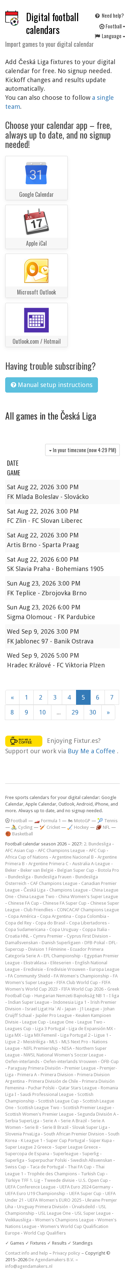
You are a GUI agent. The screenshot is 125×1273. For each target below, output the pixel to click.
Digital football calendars (52, 23)
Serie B (32, 1127)
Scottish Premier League (87, 1107)
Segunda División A (96, 1114)
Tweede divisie (59, 1180)
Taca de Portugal (47, 1166)
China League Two (36, 896)
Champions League (68, 890)
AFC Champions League (61, 850)
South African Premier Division (74, 1133)
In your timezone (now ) (84, 450)
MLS (53, 1041)
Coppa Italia (94, 929)
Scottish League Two (38, 1107)
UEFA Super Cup (85, 1193)
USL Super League (93, 1213)
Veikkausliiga (18, 1219)
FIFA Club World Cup (77, 982)
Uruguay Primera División (42, 1206)
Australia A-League (91, 863)
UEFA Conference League (30, 1186)
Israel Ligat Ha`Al (43, 1008)
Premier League (80, 1068)
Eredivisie (33, 969)
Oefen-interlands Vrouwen (70, 1061)
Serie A (50, 1120)
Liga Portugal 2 (75, 1035)
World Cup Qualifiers (45, 1233)
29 (75, 712)
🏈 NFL (103, 827)
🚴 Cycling (22, 827)
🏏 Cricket (50, 827)
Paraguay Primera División (34, 1068)
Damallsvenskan (21, 942)
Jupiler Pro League (53, 1015)
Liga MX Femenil (41, 1035)
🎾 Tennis (107, 820)
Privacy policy (66, 1253)
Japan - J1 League (82, 1008)
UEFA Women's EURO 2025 (54, 1200)
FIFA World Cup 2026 (82, 989)
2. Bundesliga (97, 843)
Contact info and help (26, 1253)
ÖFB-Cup (110, 1061)
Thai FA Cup (80, 1166)
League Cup (34, 1022)
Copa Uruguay (63, 929)
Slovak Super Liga (89, 1127)
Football (18, 820)
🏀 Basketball (19, 833)
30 (92, 712)
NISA (67, 1048)
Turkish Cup (93, 1173)
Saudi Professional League (47, 1094)
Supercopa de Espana (27, 1153)
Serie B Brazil (55, 1127)
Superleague (65, 1153)
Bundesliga (19, 876)
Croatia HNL (17, 936)
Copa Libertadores (88, 922)
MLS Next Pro (74, 1041)
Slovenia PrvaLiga (22, 1133)
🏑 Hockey (78, 827)
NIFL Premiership (41, 1048)
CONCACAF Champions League (88, 909)
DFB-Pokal (94, 942)
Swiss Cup (15, 1166)
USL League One (54, 1213)
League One (62, 1022)
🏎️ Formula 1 (47, 820)
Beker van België (36, 870)
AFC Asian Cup (19, 850)
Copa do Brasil (50, 922)
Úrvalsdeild (83, 1206)
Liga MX (13, 1035)
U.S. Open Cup (93, 1180)
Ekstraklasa (35, 962)
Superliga (14, 1160)
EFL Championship (62, 955)
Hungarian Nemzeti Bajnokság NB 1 (69, 995)
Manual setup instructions (54, 384)
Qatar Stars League (77, 1087)
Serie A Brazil (74, 1120)
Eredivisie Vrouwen (66, 969)
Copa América (22, 916)
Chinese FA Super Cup (64, 903)
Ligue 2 (12, 1041)
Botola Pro (108, 870)
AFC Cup (97, 850)
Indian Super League (28, 1002)
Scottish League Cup (58, 1101)
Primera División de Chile (53, 1081)
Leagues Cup (18, 1028)
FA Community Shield (29, 975)
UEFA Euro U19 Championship (35, 1193)
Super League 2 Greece (28, 1147)
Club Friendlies (38, 909)
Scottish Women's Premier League (39, 1114)
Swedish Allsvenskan (91, 1160)
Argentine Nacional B (73, 857)
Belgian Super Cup (75, 870)
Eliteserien (60, 962)
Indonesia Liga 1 (69, 1002)
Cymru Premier (48, 936)
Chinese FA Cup (23, 903)
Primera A (27, 1074)
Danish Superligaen (61, 942)
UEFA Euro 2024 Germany (84, 1186)
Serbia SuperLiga (22, 1120)
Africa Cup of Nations (26, 857)
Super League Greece (76, 1147)
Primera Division (57, 1074)
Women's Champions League (64, 1219)
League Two (89, 1022)
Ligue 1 (101, 1035)
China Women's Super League (88, 896)
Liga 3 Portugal (50, 1028)
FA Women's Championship (81, 975)
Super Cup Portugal (65, 1140)
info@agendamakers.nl (28, 1266)
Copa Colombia (90, 916)
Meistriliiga (34, 1041)
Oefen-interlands (22, 1061)
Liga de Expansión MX (91, 1028)
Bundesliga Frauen (53, 876)
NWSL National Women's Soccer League (63, 1054)
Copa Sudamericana (25, 929)
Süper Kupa (100, 1140)
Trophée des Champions (52, 1173)
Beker (11, 870)
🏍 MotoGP (79, 820)
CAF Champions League (53, 883)
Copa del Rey (18, 922)
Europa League (104, 969)
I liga (114, 995)
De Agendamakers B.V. (51, 1259)
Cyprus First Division (87, 936)
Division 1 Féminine (47, 949)
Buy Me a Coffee (92, 751)
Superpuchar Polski (47, 1160)
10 (42, 712)
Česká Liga (34, 890)
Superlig (90, 1153)
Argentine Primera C (48, 863)
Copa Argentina (55, 916)
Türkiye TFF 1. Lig (22, 1180)
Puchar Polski (41, 1087)
